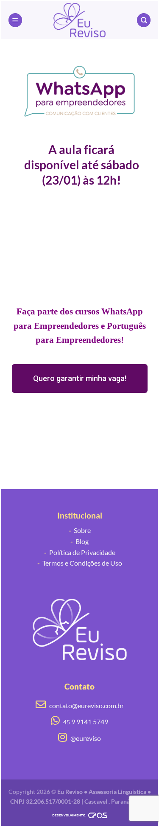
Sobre (80, 530)
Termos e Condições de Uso (79, 563)
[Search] (144, 20)
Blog (79, 541)
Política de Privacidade (79, 552)
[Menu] (15, 20)
